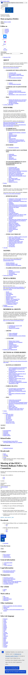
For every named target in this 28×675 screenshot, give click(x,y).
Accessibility (3, 52)
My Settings (8, 416)
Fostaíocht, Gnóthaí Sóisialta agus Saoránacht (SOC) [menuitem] (16, 377)
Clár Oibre (5, 455)
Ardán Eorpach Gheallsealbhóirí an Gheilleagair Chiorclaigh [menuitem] (16, 240)
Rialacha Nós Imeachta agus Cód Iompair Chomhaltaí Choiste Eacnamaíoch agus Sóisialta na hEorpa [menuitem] (18, 101)
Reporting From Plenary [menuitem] (11, 296)
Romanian (5, 643)
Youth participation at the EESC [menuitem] (15, 242)
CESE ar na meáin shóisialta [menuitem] (12, 300)
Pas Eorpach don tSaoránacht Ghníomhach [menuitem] (18, 171)
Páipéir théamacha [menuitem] (13, 155)
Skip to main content (5, 1)
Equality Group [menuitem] (12, 406)
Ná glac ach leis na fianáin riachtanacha (15, 671)
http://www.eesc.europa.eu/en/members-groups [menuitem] (13, 320)
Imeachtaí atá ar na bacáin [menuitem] (14, 271)
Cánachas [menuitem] (11, 230)
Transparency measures (8, 577)
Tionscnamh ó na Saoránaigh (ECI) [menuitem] (16, 173)
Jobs (4, 596)
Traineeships (6, 597)
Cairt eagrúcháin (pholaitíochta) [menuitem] (15, 77)
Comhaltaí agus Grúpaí (8, 306)
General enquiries (7, 557)
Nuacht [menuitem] (7, 291)
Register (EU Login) (10, 422)
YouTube (5, 49)
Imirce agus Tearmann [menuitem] (13, 223)
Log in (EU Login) (10, 421)
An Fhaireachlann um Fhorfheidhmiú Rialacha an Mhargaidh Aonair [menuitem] (17, 389)
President (5, 305)
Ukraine (5, 410)
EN (4, 477)
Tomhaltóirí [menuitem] (11, 203)
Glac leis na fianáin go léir (12, 668)
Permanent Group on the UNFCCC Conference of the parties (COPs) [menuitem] (16, 409)
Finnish (4, 628)
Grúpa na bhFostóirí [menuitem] (13, 333)
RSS (4, 590)
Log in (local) (9, 420)
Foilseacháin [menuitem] (11, 154)
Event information (7, 430)
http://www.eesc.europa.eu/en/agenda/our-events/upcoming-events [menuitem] (12, 260)
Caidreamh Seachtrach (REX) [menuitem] (15, 381)
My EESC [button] (5, 413)
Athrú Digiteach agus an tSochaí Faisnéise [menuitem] (18, 204)
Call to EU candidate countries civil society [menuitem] (18, 236)
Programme (5, 431)
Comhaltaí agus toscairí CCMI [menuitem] (15, 325)
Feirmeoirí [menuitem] (11, 343)
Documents (5, 433)
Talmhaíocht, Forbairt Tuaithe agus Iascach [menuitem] (18, 198)
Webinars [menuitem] (11, 270)
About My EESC (9, 414)
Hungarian (5, 633)
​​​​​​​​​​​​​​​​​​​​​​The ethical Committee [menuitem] (13, 103)
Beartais (5, 183)
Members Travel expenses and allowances (12, 581)
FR (4, 478)
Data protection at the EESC (9, 570)
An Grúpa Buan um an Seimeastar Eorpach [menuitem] (18, 402)
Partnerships (5, 600)
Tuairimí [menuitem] (10, 133)
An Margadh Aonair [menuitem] (13, 226)
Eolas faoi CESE (7, 57)
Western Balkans (4, 486)
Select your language (5, 53)
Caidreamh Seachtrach (8, 448)
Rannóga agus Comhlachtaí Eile (10, 349)
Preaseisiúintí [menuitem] (9, 293)
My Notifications (9, 415)
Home (4, 453)
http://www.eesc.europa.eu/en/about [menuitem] (11, 67)
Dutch (4, 639)
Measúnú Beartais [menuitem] (12, 159)
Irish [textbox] (22, 53)
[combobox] (22, 53)
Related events (6, 434)
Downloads (5, 543)
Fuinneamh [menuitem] (11, 209)
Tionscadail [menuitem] (11, 157)
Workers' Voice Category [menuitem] (14, 341)
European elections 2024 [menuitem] (14, 168)
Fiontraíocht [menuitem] (11, 211)
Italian (4, 634)
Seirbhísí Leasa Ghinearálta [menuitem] (14, 225)
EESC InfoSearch (8, 565)
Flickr (4, 44)
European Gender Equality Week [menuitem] (16, 241)
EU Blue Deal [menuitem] (12, 244)
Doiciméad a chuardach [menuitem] (14, 147)
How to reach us (6, 554)
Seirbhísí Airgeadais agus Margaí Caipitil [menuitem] (17, 214)
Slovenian (5, 645)
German (5, 622)
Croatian (5, 632)
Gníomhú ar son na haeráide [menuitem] (15, 200)
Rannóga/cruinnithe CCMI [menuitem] (11, 264)
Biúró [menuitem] (10, 76)
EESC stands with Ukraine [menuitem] (14, 179)
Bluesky (5, 38)
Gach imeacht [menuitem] (12, 273)
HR (7, 531)
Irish (4, 631)
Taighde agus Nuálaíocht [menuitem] (14, 224)
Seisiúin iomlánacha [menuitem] (10, 262)
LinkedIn (7, 29)
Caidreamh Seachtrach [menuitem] (13, 213)
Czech (4, 620)
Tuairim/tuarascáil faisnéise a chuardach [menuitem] (17, 132)
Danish (4, 621)
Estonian (5, 627)
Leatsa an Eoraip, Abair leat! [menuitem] (15, 172)
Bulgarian (5, 618)
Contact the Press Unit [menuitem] (11, 301)
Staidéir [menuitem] (10, 156)
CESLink (5, 608)
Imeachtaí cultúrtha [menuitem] (13, 274)
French (4, 629)
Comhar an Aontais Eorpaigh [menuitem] (15, 91)
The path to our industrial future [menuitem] (15, 174)
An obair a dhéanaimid (8, 104)
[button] (3, 540)
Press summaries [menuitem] (9, 294)
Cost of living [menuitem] (12, 245)
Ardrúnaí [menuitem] (11, 83)
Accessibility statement (8, 583)
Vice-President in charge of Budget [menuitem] (16, 75)
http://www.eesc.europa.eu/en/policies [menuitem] (12, 193)
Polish (4, 640)
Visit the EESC (6, 555)
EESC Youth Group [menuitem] (13, 407)
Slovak (4, 644)
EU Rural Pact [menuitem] (12, 246)
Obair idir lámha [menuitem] (12, 138)
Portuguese (5, 642)
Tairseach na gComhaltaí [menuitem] (14, 328)
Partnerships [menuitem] (11, 180)
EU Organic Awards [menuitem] (13, 178)
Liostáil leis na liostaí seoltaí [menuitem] (12, 302)
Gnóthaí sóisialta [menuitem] (12, 228)
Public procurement (7, 598)
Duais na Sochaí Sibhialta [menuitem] (14, 169)
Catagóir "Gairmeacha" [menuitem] (14, 345)
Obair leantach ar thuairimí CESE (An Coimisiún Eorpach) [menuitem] (17, 142)
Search (2, 23)
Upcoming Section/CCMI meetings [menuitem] (13, 265)
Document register (8, 562)
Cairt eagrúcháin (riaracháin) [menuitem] (15, 84)
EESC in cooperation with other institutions (12, 605)
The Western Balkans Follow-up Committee (12, 442)
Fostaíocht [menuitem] (11, 208)
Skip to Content (7, 21)
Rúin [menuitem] (10, 137)
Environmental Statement (8, 572)
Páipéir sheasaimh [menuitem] (12, 136)
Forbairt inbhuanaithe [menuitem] (13, 229)
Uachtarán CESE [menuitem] (12, 72)
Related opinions (6, 435)
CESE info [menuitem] (8, 295)
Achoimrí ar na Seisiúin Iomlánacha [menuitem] (16, 139)
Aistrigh (3, 536)
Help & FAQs (9, 419)
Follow (2, 533)
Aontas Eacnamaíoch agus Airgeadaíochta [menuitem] (18, 206)
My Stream (8, 418)
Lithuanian (5, 635)
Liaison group (6, 607)
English (5, 625)
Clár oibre (5, 247)
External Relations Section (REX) (10, 441)
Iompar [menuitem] (10, 231)
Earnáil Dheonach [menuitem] (12, 344)
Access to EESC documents (9, 579)
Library (4, 563)
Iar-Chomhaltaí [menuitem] (12, 327)
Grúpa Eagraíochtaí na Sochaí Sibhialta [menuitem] (17, 335)
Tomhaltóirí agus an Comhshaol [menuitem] (15, 342)
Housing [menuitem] (10, 218)
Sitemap (5, 589)
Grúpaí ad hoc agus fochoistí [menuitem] (15, 400)
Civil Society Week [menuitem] (13, 167)
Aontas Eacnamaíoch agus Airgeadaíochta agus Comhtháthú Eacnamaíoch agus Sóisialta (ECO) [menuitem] (18, 369)
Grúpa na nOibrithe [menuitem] (13, 334)
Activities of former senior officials (10, 582)
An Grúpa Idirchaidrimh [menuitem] (14, 401)
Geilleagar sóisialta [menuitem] (13, 347)
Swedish (5, 646)
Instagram (7, 30)
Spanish (5, 626)
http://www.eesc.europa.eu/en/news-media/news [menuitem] (13, 287)
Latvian (5, 637)
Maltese (5, 638)
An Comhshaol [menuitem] (12, 212)
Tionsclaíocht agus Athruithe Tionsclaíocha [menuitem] (18, 219)
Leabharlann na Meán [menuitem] (12, 304)
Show (2, 548)
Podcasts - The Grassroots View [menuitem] (13, 299)
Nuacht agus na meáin (8, 275)
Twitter (6, 32)
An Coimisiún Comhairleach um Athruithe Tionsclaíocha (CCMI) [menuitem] (18, 383)
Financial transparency (8, 580)
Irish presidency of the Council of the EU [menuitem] (17, 94)
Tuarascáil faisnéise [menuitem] (13, 135)
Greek (4, 623)
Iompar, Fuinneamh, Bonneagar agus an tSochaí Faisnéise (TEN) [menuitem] (17, 374)
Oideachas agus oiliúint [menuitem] (14, 207)
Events (4, 457)
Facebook (7, 31)
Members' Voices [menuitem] (9, 297)
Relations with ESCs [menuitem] (13, 181)
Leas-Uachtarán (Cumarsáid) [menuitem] (15, 74)
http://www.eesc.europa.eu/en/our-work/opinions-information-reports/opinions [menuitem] (14, 123)
